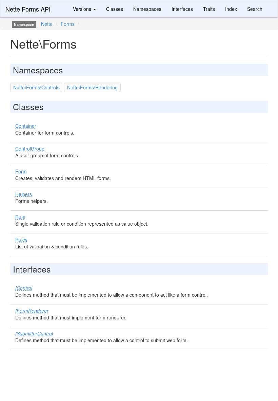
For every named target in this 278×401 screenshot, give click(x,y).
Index (231, 8)
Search (254, 8)
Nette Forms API (28, 8)
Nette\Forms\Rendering (92, 87)
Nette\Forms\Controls (36, 87)
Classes (114, 8)
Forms (68, 23)
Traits (209, 8)
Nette (47, 23)
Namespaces (147, 8)
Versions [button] (83, 8)
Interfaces (182, 8)
